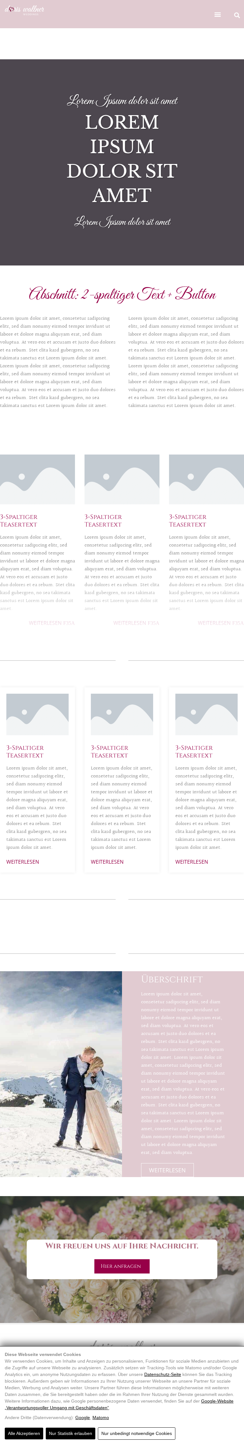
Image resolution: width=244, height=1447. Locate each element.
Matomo (100, 1417)
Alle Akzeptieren (24, 1433)
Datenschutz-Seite (162, 1374)
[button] (218, 14)
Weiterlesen (45, 622)
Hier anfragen (122, 1266)
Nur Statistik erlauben (70, 1433)
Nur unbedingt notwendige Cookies (136, 1433)
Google (82, 1417)
